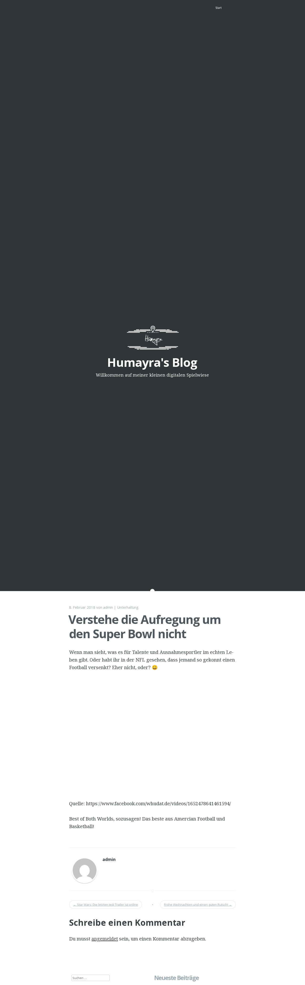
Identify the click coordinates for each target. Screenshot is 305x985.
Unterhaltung (127, 607)
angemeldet (105, 938)
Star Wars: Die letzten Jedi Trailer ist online (105, 904)
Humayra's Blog (152, 362)
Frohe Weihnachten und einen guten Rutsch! (198, 904)
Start (218, 8)
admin (108, 607)
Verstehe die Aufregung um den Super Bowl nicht (144, 626)
